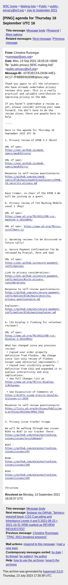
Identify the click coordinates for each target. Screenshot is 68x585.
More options (14, 34)
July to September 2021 (42, 10)
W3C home (10, 6)
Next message (42, 38)
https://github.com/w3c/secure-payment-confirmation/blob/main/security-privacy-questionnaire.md (32, 295)
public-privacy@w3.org (21, 68)
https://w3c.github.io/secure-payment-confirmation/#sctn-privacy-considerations (32, 279)
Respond (53, 30)
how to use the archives (29, 560)
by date (56, 552)
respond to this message (39, 544)
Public (43, 6)
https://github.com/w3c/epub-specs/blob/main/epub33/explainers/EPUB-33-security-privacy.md (33, 179)
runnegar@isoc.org (19, 56)
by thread (12, 556)
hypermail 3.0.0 (53, 571)
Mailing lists (28, 6)
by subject (26, 556)
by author (41, 556)
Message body (35, 30)
